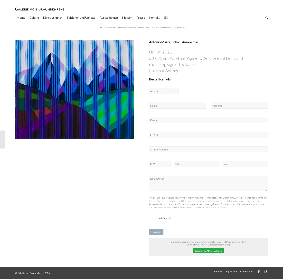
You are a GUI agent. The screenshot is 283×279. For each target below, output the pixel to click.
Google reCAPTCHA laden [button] (208, 250)
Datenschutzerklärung (216, 207)
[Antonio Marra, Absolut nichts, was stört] (2, 139)
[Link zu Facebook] (258, 271)
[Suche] (265, 17)
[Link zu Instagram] (265, 271)
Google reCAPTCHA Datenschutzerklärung (208, 244)
